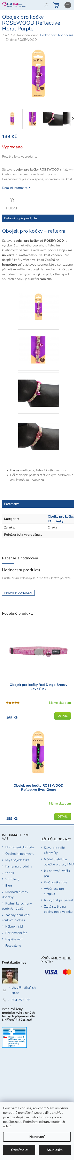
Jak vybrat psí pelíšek (59, 900)
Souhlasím (55, 1150)
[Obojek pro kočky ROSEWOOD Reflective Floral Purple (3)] (38, 386)
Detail (63, 716)
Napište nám (14, 939)
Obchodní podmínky (19, 853)
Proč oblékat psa (56, 882)
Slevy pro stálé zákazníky (54, 850)
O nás (9, 873)
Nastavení (37, 1136)
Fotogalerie (13, 945)
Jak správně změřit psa (57, 873)
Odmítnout (19, 1150)
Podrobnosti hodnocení (56, 35)
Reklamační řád (16, 933)
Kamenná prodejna (18, 866)
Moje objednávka (17, 860)
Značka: (21, 39)
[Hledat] (46, 5)
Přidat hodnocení (18, 593)
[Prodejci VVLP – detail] (14, 1037)
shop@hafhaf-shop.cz (23, 990)
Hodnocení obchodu (19, 847)
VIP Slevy (12, 879)
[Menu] (68, 5)
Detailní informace (15, 188)
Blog (8, 885)
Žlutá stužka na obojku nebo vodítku (58, 909)
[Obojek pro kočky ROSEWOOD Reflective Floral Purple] (38, 299)
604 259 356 (20, 1000)
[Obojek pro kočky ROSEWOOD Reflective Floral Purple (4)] (38, 429)
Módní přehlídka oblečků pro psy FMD (59, 861)
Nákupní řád (14, 926)
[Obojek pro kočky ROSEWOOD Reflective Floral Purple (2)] (38, 343)
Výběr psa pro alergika (54, 891)
